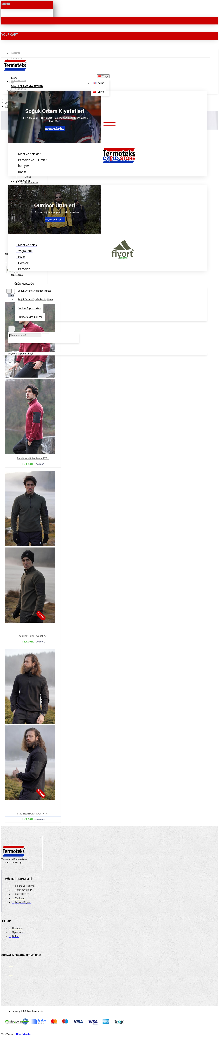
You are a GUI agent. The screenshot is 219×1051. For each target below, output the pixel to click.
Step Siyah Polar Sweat (32, 813)
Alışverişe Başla (53, 128)
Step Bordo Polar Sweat (33, 458)
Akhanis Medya (23, 1034)
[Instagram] (14, 973)
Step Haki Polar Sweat (33, 636)
